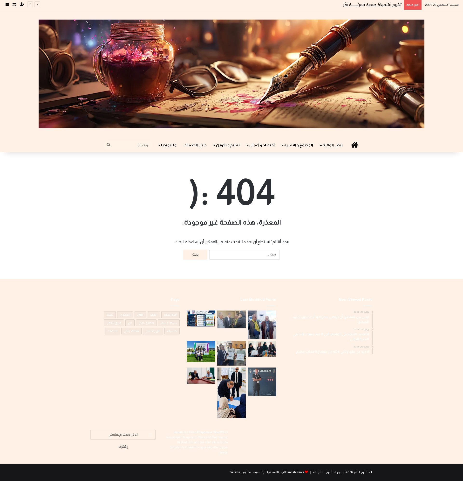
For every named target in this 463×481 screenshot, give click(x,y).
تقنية (110, 314)
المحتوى (125, 314)
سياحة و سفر (169, 322)
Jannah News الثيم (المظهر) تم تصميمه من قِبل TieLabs (266, 472)
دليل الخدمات (195, 145)
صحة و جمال (146, 322)
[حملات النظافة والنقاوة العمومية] (231, 319)
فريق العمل (114, 322)
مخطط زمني (131, 331)
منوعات (112, 331)
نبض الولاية (333, 145)
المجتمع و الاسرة (298, 145)
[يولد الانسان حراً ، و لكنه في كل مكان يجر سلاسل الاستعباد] (231, 353)
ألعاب (153, 314)
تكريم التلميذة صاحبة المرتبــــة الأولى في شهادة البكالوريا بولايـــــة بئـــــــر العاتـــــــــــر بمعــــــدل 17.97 (311, 4)
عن (130, 322)
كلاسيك (172, 331)
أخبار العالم (170, 314)
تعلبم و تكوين (228, 145)
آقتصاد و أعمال (262, 145)
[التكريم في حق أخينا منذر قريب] (262, 382)
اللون (140, 314)
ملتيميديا (169, 145)
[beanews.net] (231, 74)
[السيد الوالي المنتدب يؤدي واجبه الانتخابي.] (231, 393)
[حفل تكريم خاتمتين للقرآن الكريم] (262, 325)
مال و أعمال (153, 331)
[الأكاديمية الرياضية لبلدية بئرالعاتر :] (201, 318)
